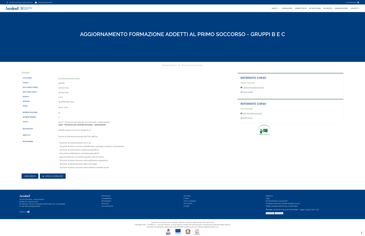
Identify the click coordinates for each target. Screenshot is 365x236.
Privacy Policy (270, 213)
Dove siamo (188, 203)
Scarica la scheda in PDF (54, 176)
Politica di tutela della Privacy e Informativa (282, 206)
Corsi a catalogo (190, 201)
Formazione (106, 196)
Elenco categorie (169, 65)
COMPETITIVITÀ (301, 8)
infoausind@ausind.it (32, 206)
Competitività (106, 198)
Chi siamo (187, 196)
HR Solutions (315, 8)
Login (268, 198)
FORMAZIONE (287, 8)
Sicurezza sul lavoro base (192, 65)
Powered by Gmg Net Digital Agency (217, 225)
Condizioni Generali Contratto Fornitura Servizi (283, 203)
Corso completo (30, 176)
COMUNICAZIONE (341, 8)
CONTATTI (354, 8)
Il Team (186, 198)
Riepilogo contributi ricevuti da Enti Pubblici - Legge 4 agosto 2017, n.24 (292, 210)
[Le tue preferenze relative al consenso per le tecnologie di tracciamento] (361, 232)
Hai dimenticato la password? (277, 201)
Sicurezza (105, 203)
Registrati (269, 196)
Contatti (186, 206)
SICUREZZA (327, 8)
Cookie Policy (279, 213)
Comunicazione (107, 206)
